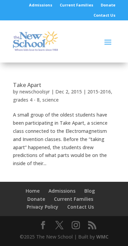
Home (33, 191)
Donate (108, 5)
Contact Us (104, 15)
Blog (89, 191)
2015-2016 (99, 91)
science (50, 99)
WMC (102, 236)
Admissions (40, 5)
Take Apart (27, 85)
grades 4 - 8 (26, 99)
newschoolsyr (34, 91)
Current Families (76, 5)
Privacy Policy (42, 207)
